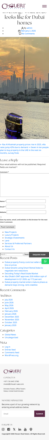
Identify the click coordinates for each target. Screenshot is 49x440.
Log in (7, 347)
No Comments (28, 33)
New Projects (11, 232)
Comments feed (12, 352)
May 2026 (9, 305)
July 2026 (9, 299)
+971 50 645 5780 (11, 381)
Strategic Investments (14, 237)
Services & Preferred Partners (18, 243)
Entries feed (10, 349)
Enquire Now (39, 255)
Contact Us (10, 249)
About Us (9, 246)
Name (3, 201)
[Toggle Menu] (44, 6)
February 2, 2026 (28, 30)
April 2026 (9, 308)
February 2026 (11, 311)
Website (3, 212)
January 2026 (10, 314)
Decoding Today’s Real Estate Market (21, 273)
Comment (4, 172)
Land (7, 240)
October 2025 (11, 322)
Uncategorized (11, 337)
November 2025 (12, 319)
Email (2, 207)
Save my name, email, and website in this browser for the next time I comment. (23, 221)
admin (29, 28)
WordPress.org (11, 355)
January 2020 (10, 325)
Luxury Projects (12, 235)
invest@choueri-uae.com (14, 384)
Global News (10, 334)
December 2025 (12, 316)
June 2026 (9, 302)
